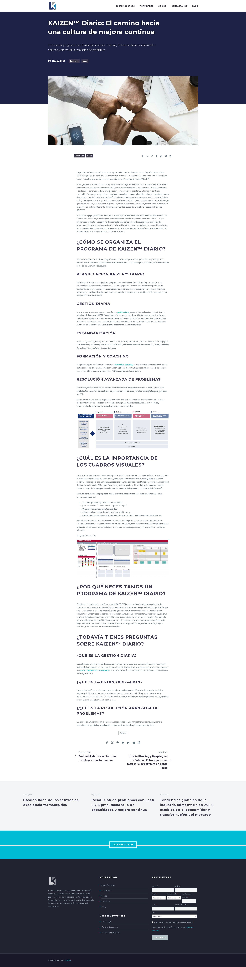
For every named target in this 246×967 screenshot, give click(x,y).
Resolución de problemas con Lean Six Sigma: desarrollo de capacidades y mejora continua (122, 805)
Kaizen (68, 960)
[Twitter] (147, 156)
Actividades (146, 6)
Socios (162, 6)
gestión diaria (123, 312)
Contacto (105, 901)
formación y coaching (123, 364)
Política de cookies (109, 927)
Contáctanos (179, 6)
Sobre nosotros (125, 6)
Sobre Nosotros (108, 885)
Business (74, 61)
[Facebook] (143, 156)
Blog (195, 6)
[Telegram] (166, 156)
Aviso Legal (106, 921)
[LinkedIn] (161, 156)
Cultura (123, 733)
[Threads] (170, 156)
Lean (85, 61)
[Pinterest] (152, 156)
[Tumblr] (157, 156)
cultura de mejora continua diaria (94, 670)
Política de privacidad (110, 932)
